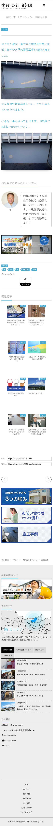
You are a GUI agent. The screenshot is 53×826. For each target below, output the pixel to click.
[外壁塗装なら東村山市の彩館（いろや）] (17, 5)
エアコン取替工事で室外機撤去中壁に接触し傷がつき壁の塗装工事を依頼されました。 (25, 50)
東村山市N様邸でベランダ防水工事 (30, 696)
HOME (26, 785)
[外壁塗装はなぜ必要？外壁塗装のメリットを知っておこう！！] (16, 317)
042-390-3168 (10, 735)
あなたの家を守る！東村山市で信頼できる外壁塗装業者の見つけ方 (37, 432)
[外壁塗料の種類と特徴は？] (16, 390)
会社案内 (26, 803)
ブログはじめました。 (36, 393)
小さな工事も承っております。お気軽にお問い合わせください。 (25, 124)
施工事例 (26, 794)
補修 (34, 270)
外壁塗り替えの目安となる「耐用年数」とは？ (16, 359)
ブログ (4, 29)
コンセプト (26, 789)
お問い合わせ (26, 808)
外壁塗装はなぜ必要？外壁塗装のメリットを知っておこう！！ (16, 323)
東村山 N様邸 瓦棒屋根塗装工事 (30, 664)
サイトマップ (26, 812)
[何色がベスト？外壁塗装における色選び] (37, 352)
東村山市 (25, 270)
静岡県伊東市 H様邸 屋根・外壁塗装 (32, 685)
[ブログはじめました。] (36, 389)
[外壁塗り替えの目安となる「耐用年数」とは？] (16, 352)
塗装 (11, 270)
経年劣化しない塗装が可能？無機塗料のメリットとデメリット (36, 323)
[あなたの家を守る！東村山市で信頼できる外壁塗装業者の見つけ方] (37, 426)
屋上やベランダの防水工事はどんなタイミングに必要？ (16, 432)
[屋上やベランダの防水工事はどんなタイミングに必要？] (16, 424)
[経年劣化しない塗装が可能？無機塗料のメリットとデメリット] (36, 316)
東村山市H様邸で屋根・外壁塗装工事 (31, 674)
